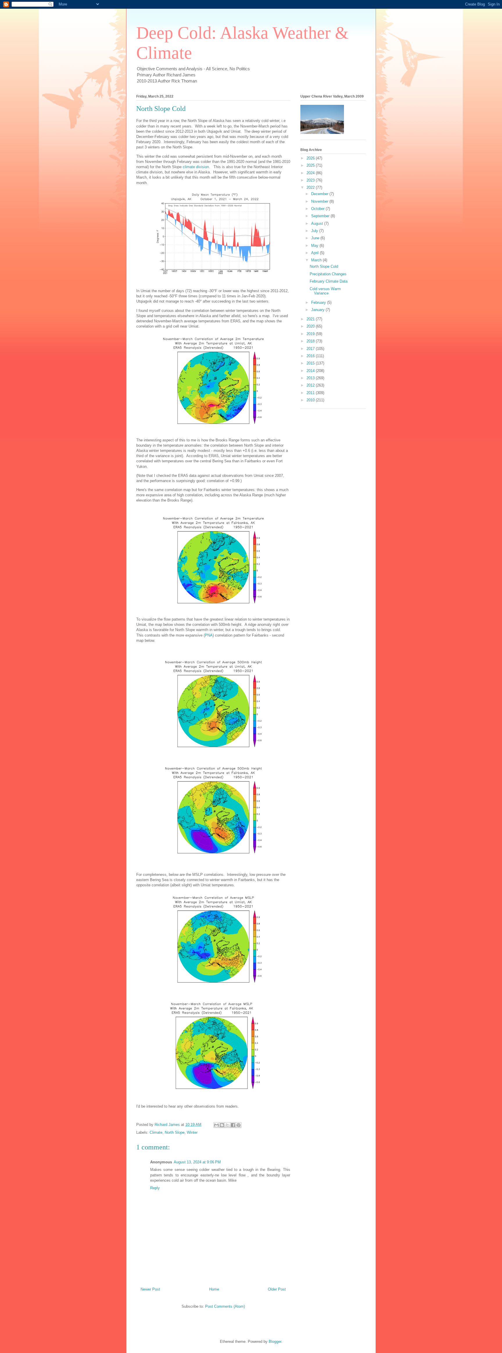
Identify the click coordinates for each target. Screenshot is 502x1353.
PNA (209, 635)
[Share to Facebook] (233, 1125)
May (315, 245)
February (319, 302)
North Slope (174, 1132)
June (315, 238)
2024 (311, 173)
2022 (311, 187)
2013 (311, 378)
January (318, 310)
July (315, 231)
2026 (311, 158)
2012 (311, 385)
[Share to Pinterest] (238, 1125)
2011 (311, 393)
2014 (311, 371)
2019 (311, 334)
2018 (311, 341)
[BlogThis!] (222, 1125)
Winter (192, 1132)
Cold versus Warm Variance (325, 291)
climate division (196, 167)
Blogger (275, 1341)
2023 (311, 180)
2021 (311, 319)
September (321, 216)
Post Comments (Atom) (225, 1306)
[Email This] (216, 1125)
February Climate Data (328, 281)
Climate (156, 1132)
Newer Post (150, 1289)
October (318, 208)
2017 (311, 348)
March (317, 260)
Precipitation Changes (328, 274)
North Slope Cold (324, 266)
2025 (311, 165)
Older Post (277, 1289)
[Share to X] (227, 1125)
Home (214, 1289)
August (317, 223)
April (315, 253)
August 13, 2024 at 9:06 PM (197, 1162)
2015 (311, 363)
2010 (311, 400)
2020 (311, 326)
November (320, 201)
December (320, 194)
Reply (155, 1188)
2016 (311, 356)
